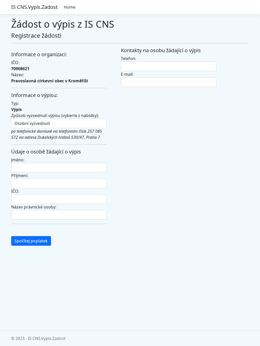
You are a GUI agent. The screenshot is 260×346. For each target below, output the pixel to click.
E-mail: (127, 74)
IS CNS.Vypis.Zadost (34, 7)
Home (69, 7)
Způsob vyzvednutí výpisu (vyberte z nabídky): (55, 115)
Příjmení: (19, 175)
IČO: (15, 191)
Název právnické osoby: (33, 207)
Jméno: (17, 160)
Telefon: (128, 58)
